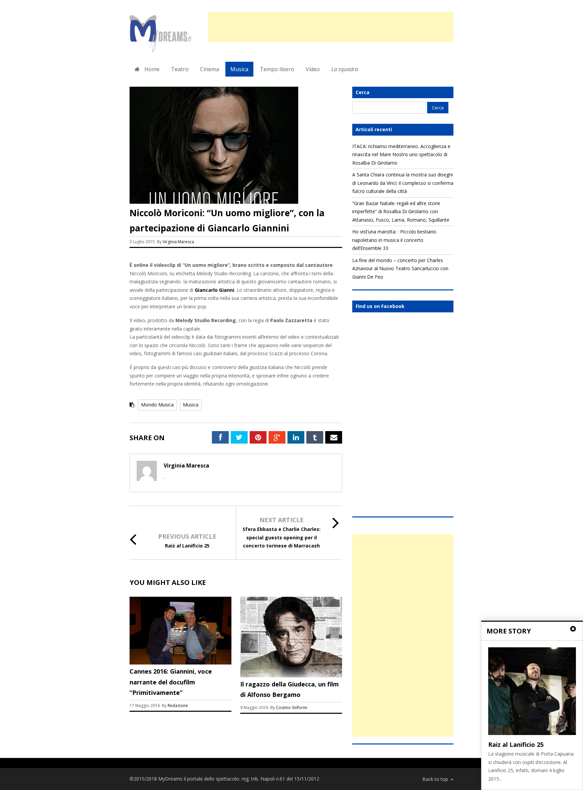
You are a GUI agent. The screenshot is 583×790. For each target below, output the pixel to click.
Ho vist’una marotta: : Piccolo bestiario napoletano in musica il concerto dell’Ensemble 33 (394, 239)
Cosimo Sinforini (291, 707)
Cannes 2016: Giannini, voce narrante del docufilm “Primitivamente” (171, 682)
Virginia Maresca (178, 242)
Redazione (178, 705)
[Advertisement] (330, 27)
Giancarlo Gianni (214, 290)
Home (151, 69)
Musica (239, 69)
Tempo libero (277, 69)
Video (313, 69)
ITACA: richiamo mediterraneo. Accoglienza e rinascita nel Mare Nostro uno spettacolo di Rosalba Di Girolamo (401, 154)
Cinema (209, 69)
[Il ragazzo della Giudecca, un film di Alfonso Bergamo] (291, 675)
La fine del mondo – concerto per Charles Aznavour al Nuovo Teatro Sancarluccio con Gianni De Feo (400, 268)
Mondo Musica (157, 404)
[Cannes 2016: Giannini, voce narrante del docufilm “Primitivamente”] (180, 662)
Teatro (180, 69)
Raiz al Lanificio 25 (187, 545)
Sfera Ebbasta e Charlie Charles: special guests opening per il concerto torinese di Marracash (282, 537)
